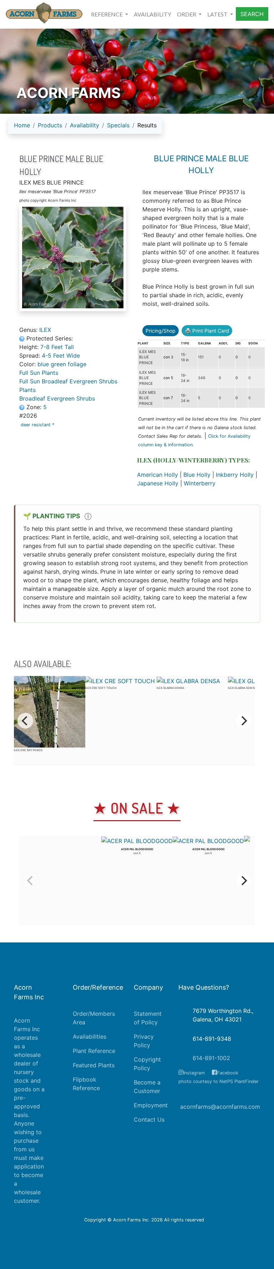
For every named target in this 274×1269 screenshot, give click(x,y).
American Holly (157, 474)
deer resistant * (38, 424)
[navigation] (85, 128)
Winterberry (199, 483)
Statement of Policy (148, 1018)
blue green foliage (61, 364)
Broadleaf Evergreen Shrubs (57, 398)
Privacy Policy (144, 1041)
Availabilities (89, 1036)
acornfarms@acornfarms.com (220, 1106)
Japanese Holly (157, 483)
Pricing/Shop (161, 331)
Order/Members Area (94, 1018)
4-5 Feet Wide (61, 355)
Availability (84, 125)
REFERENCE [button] (107, 14)
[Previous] (25, 721)
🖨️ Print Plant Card (207, 331)
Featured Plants (94, 1065)
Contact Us (149, 1119)
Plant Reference (94, 1050)
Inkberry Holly (235, 474)
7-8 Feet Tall (57, 347)
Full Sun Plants (38, 372)
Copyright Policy (147, 1064)
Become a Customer (147, 1086)
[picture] (72, 257)
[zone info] (22, 407)
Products (50, 125)
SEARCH (252, 14)
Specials (118, 125)
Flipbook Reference (86, 1084)
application (29, 1166)
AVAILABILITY (152, 14)
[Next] (243, 721)
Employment (151, 1105)
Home (22, 125)
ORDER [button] (187, 14)
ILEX (45, 329)
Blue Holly (196, 474)
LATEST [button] (218, 14)
